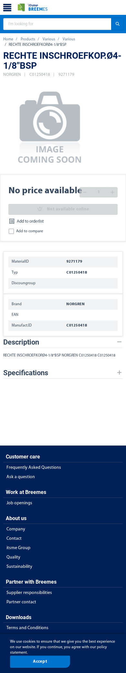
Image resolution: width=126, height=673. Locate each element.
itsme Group (18, 548)
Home (8, 39)
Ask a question (20, 477)
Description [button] (21, 342)
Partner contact (21, 602)
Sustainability (19, 566)
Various (49, 39)
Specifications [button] (25, 373)
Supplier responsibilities (29, 592)
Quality (13, 557)
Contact (14, 538)
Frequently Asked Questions (33, 467)
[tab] (63, 342)
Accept (40, 661)
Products (28, 39)
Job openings (19, 503)
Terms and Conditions (27, 628)
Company (15, 529)
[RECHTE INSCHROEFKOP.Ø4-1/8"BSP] (50, 126)
